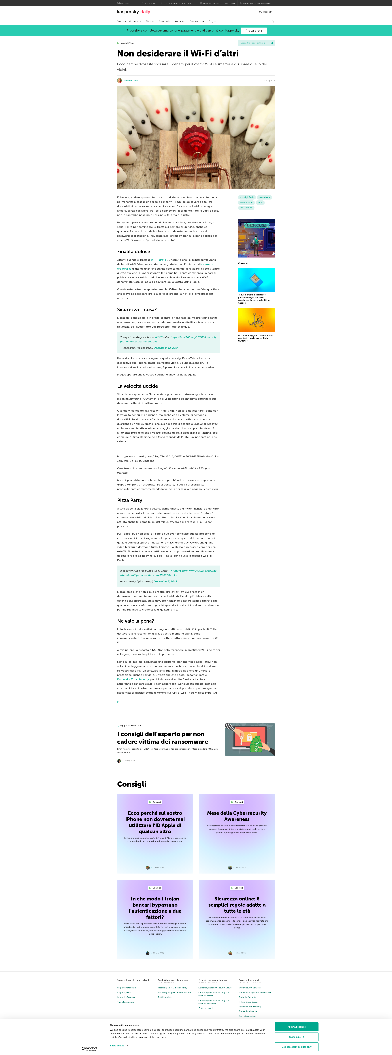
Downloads (164, 21)
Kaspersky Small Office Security (172, 988)
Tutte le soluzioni (125, 1002)
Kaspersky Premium (126, 997)
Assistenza (180, 21)
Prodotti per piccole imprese (173, 980)
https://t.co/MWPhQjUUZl (187, 570)
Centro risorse (197, 21)
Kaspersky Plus (124, 992)
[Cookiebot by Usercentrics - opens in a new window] (89, 1049)
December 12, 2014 (166, 347)
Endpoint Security (247, 997)
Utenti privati (150, 3)
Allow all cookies (297, 1026)
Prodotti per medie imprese (212, 980)
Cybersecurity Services (250, 988)
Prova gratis (253, 30)
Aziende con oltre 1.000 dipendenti (258, 3)
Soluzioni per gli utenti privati (133, 980)
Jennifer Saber (131, 80)
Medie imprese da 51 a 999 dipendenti (219, 3)
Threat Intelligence (248, 1011)
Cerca (272, 43)
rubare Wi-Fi (246, 202)
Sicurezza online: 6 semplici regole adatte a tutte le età (237, 905)
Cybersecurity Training (250, 1007)
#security (210, 337)
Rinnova (150, 21)
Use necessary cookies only (296, 1047)
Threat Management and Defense (255, 992)
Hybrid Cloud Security (249, 1002)
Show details (117, 1045)
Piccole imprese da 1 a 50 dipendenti (180, 3)
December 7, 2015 (165, 581)
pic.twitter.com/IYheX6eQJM (138, 341)
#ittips (135, 575)
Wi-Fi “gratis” (159, 259)
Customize (295, 1037)
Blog (211, 21)
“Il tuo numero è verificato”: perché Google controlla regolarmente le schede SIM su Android (254, 299)
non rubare (264, 197)
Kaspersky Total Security (133, 679)
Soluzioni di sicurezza (128, 21)
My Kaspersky (265, 12)
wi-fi (260, 202)
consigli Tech (127, 43)
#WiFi (158, 337)
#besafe (125, 575)
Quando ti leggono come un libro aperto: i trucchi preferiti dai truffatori (255, 338)
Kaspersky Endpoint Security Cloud (174, 992)
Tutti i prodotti (165, 997)
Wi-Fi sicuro (246, 207)
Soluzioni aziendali (249, 980)
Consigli (156, 802)
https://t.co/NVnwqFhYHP (187, 337)
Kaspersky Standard (126, 988)
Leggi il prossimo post (131, 725)
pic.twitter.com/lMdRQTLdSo (158, 575)
